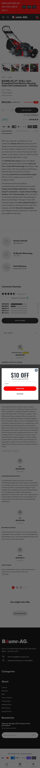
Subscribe (20, 389)
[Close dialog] (36, 370)
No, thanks (20, 394)
